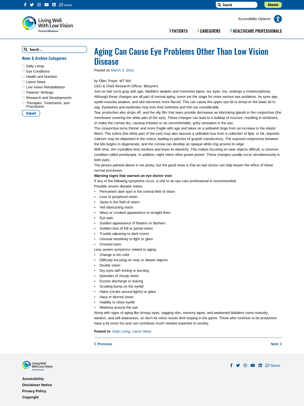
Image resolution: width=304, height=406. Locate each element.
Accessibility (33, 379)
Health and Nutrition (41, 76)
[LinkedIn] (54, 5)
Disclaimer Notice (37, 385)
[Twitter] (32, 5)
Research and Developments (48, 97)
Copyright (30, 397)
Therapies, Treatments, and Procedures (47, 104)
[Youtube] (46, 5)
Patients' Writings (39, 92)
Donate (273, 4)
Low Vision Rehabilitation (45, 87)
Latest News (36, 82)
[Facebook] (25, 5)
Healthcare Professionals (257, 30)
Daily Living (35, 66)
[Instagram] (39, 5)
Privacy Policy (34, 391)
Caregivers (210, 30)
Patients (180, 30)
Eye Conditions (38, 71)
